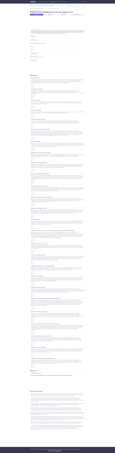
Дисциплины (50, 14)
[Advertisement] (57, 22)
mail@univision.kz (58, 451)
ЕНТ (39, 1)
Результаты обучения (77, 14)
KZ (84, 1)
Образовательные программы (55, 1)
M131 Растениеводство (34, 53)
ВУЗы (47, 1)
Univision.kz (31, 8)
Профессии (64, 1)
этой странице (51, 5)
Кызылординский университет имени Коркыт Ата (38, 43)
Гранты (43, 1)
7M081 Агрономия (33, 60)
